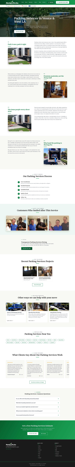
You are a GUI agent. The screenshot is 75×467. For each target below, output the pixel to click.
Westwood (46, 342)
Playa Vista (17, 342)
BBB (56, 449)
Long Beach (52, 342)
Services (30, 2)
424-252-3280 (8, 448)
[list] (37, 369)
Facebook (57, 451)
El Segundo (39, 342)
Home (23, 2)
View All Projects (37, 284)
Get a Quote (30, 31)
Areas (35, 2)
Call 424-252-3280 (63, 2)
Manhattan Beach (32, 342)
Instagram (57, 453)
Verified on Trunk (58, 455)
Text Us (51, 2)
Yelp (56, 447)
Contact (43, 2)
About (26, 2)
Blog (39, 455)
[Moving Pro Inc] (12, 2)
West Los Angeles (10, 342)
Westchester (24, 342)
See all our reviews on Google (37, 382)
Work (40, 2)
